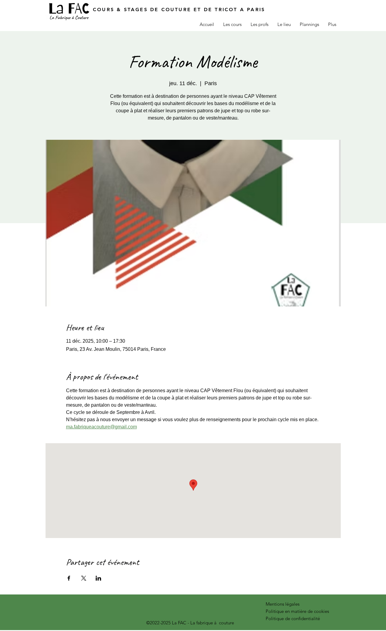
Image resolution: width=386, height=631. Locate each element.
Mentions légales (282, 604)
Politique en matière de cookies (298, 611)
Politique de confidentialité (293, 618)
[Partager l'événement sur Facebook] (69, 578)
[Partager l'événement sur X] (84, 578)
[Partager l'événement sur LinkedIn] (98, 578)
